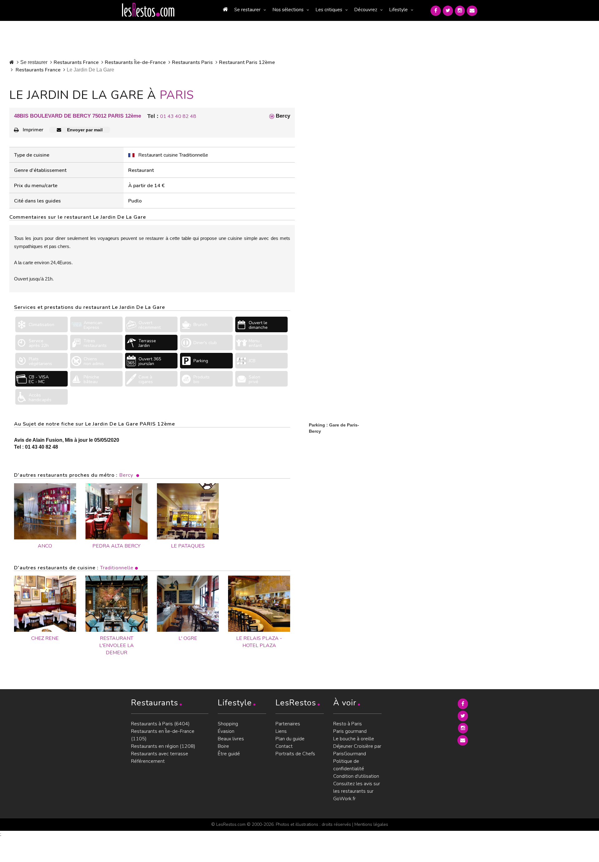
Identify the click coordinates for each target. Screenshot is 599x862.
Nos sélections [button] (288, 10)
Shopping (228, 723)
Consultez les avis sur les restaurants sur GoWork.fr (356, 791)
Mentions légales (371, 824)
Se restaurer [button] (247, 10)
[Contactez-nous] (472, 11)
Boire (223, 746)
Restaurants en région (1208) (163, 746)
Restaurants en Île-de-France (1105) (162, 735)
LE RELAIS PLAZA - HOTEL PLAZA (259, 642)
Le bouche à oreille (353, 738)
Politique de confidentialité (348, 765)
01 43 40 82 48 (178, 116)
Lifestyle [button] (398, 10)
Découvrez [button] (365, 10)
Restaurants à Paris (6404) (160, 723)
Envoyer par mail (84, 129)
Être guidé (229, 753)
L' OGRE (187, 638)
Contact (284, 746)
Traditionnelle (117, 567)
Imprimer (33, 129)
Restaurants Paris (192, 62)
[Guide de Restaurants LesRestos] (148, 10)
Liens (281, 731)
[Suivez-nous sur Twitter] (448, 11)
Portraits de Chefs (295, 753)
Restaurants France (76, 62)
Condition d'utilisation (356, 776)
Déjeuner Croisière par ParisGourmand (357, 750)
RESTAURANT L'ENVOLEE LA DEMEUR (116, 645)
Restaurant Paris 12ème (247, 62)
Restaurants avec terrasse (159, 753)
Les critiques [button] (328, 10)
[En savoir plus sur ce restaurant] (45, 604)
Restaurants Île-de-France (135, 62)
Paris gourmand (350, 731)
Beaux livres (231, 738)
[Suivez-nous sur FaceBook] (436, 11)
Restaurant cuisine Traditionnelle (173, 155)
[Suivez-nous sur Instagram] (460, 11)
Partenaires (287, 723)
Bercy (126, 475)
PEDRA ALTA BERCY (116, 546)
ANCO (45, 546)
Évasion (226, 731)
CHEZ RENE (45, 638)
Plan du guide (289, 738)
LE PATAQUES (188, 546)
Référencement (148, 761)
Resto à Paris (347, 723)
